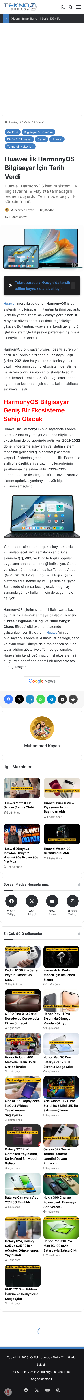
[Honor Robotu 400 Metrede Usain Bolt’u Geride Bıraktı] (23, 1044)
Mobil (27, 122)
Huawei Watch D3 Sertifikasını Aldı (57, 851)
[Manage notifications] (8, 1392)
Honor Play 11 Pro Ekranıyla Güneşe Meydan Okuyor (56, 1018)
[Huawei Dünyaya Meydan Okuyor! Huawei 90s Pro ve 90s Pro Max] (22, 834)
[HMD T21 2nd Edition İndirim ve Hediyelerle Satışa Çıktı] (23, 1276)
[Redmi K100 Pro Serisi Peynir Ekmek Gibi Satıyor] (23, 957)
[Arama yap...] (70, 8)
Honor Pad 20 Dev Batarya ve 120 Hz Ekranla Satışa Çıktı (58, 1062)
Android (39, 122)
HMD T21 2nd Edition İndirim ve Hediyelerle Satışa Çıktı (21, 1294)
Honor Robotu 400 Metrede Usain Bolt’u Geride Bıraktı (20, 1062)
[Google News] (42, 681)
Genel (41, 139)
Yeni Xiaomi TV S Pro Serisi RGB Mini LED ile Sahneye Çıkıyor (60, 1105)
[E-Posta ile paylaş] (62, 699)
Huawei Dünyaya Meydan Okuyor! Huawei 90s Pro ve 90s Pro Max (21, 855)
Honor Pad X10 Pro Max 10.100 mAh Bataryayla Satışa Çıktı (60, 1245)
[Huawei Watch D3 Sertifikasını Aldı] (62, 834)
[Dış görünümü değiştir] (62, 8)
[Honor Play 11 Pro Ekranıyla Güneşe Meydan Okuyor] (61, 1000)
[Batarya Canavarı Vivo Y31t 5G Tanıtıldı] (23, 1184)
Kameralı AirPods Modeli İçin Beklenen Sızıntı (59, 974)
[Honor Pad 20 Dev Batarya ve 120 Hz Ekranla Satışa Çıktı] (61, 1044)
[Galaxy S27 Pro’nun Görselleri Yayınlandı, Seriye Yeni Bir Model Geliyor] (23, 1135)
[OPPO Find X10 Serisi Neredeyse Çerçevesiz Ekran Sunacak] (23, 1000)
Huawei (57, 139)
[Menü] (78, 8)
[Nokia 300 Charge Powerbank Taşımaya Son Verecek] (61, 1184)
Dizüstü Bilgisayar (19, 139)
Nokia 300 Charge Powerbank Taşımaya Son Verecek (59, 1202)
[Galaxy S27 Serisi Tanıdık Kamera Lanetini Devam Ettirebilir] (61, 1135)
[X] (19, 699)
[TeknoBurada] (20, 7)
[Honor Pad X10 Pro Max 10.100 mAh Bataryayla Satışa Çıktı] (61, 1227)
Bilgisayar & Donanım (38, 132)
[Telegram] (51, 699)
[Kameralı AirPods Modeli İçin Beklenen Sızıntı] (61, 957)
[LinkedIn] (30, 699)
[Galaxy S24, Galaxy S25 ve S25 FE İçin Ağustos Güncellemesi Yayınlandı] (23, 1227)
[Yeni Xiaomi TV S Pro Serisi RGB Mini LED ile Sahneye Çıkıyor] (61, 1087)
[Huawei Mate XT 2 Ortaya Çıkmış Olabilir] (22, 788)
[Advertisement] (42, 67)
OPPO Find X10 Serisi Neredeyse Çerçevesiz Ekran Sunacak (22, 1018)
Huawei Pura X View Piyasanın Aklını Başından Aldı (59, 807)
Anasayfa (14, 122)
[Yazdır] (73, 699)
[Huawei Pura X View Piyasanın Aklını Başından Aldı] (62, 788)
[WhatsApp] (40, 699)
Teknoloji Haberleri (20, 146)
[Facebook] (8, 699)
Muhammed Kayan (22, 210)
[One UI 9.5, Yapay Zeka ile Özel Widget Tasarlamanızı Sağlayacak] (23, 1087)
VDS (30, 1372)
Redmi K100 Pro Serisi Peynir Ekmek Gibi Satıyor (21, 974)
